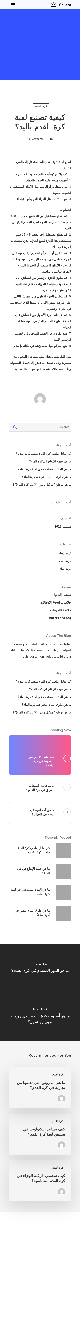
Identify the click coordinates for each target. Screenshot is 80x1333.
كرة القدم (41, 106)
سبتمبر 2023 (62, 526)
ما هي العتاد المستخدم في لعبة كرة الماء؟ (44, 469)
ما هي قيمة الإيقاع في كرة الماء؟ (50, 461)
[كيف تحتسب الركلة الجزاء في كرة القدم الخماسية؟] (40, 1180)
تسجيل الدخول (61, 595)
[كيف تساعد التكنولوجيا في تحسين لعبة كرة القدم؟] (40, 1134)
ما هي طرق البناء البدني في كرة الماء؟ (46, 477)
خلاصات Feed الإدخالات (55, 602)
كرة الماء (65, 569)
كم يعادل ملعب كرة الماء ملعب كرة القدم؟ (43, 453)
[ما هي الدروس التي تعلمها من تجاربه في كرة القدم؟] (40, 1087)
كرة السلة (64, 553)
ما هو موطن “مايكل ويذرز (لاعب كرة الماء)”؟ (42, 484)
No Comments (35, 139)
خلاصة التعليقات (60, 610)
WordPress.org (59, 618)
